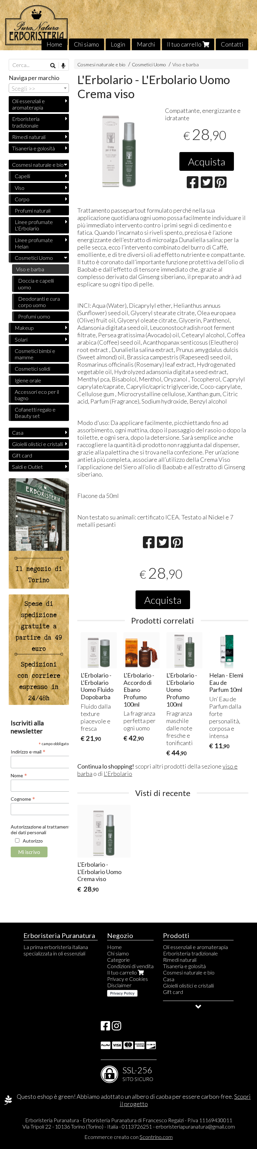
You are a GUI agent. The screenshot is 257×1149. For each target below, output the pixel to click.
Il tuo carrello (184, 44)
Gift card (22, 455)
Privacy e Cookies (127, 979)
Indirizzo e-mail (28, 751)
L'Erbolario (118, 773)
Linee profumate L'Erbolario (34, 225)
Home (54, 44)
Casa (17, 432)
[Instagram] (116, 1027)
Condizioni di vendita (130, 966)
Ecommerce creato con (128, 1137)
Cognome (23, 798)
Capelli (22, 176)
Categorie (118, 959)
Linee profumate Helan (34, 243)
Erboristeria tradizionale (25, 122)
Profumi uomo (34, 316)
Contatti (232, 44)
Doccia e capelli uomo (36, 283)
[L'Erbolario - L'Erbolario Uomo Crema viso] (119, 148)
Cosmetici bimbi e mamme (35, 354)
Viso (19, 188)
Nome (19, 775)
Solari (21, 339)
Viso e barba (185, 64)
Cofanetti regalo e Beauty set (35, 412)
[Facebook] (105, 1027)
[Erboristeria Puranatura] (128, 25)
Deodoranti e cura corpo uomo (39, 301)
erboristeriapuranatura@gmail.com (195, 1126)
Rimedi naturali (29, 137)
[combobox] (39, 88)
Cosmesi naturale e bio (101, 64)
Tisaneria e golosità (33, 148)
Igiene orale (28, 380)
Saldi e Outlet (27, 466)
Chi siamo (86, 44)
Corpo (22, 199)
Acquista (206, 161)
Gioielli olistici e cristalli (37, 444)
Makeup (24, 328)
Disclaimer (119, 985)
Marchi (146, 44)
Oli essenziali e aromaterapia (28, 104)
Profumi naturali (33, 210)
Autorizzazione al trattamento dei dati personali (42, 829)
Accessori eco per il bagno (37, 394)
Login (118, 44)
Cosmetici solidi (32, 368)
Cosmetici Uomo (149, 64)
